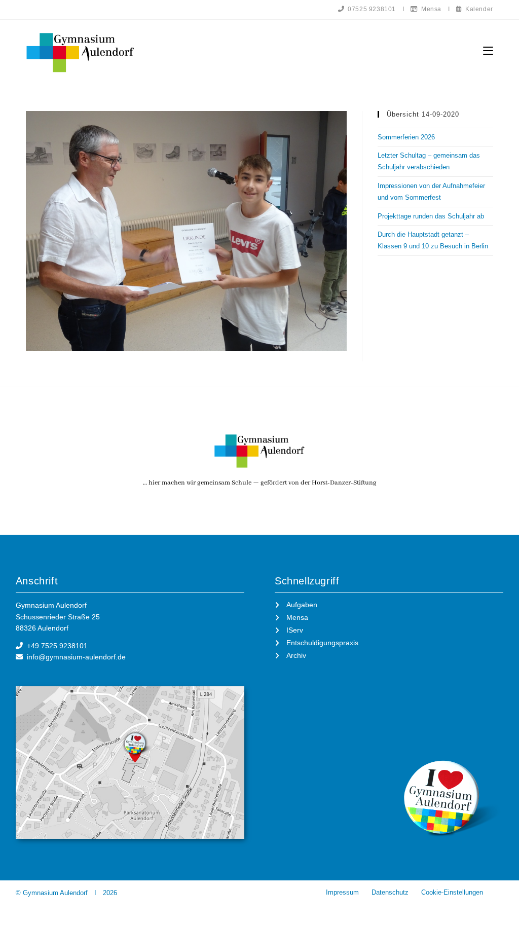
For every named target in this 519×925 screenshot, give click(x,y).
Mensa (429, 9)
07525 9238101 (370, 9)
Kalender (477, 9)
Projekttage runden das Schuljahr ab (431, 216)
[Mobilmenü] (488, 51)
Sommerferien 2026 (406, 137)
